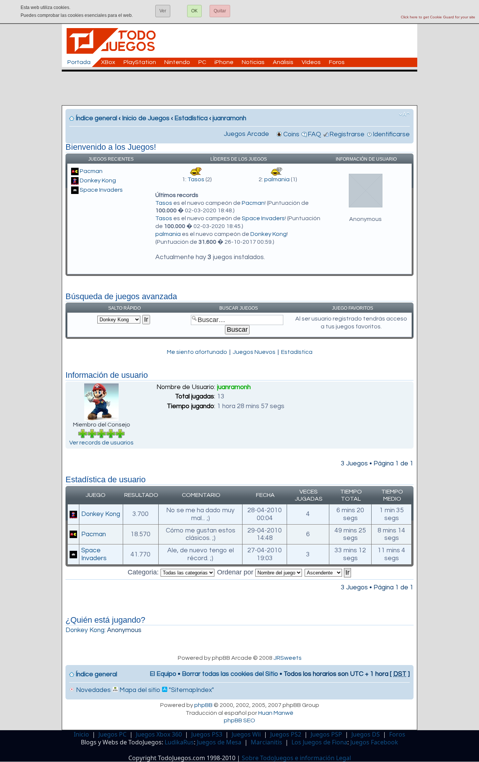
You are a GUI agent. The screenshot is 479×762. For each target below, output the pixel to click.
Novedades (92, 690)
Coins (291, 134)
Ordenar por (236, 572)
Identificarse (391, 134)
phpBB (203, 705)
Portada (79, 62)
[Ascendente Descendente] (328, 572)
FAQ (314, 134)
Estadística (191, 118)
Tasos (195, 179)
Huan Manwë (275, 713)
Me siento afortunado (197, 352)
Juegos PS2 (285, 734)
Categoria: (144, 572)
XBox (108, 62)
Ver (162, 10)
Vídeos (311, 62)
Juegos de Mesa (219, 742)
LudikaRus (179, 742)
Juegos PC (112, 734)
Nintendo (177, 62)
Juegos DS (365, 734)
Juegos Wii (246, 734)
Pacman (91, 171)
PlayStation (139, 62)
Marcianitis (266, 742)
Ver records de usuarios (101, 443)
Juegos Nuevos (254, 352)
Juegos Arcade (246, 134)
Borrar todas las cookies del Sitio (230, 674)
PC (202, 62)
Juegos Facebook (374, 742)
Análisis (283, 62)
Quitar (220, 10)
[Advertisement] (243, 88)
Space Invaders (101, 190)
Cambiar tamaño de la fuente (404, 114)
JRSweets (288, 658)
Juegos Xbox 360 (159, 734)
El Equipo (163, 674)
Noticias (253, 62)
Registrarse (346, 134)
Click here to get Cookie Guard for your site (438, 17)
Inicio (81, 734)
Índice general (96, 118)
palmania (277, 179)
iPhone (224, 62)
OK (194, 10)
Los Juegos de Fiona (319, 742)
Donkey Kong (98, 180)
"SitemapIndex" (190, 690)
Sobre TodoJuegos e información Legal (296, 758)
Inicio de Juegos (146, 118)
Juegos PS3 (206, 734)
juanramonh (229, 118)
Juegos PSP (326, 734)
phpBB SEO (239, 720)
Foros (337, 62)
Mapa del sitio (139, 690)
